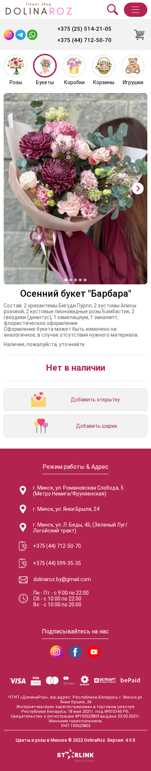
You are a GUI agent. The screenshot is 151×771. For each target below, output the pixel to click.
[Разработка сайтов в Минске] (75, 756)
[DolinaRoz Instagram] (56, 652)
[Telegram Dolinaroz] (20, 35)
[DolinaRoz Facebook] (75, 652)
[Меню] (135, 10)
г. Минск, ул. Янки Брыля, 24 (66, 509)
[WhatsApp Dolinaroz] (32, 35)
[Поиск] (112, 9)
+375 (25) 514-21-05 (84, 29)
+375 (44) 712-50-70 (84, 40)
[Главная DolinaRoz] (38, 9)
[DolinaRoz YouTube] (94, 652)
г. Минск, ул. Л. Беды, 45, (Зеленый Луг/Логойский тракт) (80, 528)
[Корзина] (139, 35)
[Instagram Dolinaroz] (9, 35)
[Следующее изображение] (138, 188)
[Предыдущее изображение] (13, 188)
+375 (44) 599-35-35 (57, 563)
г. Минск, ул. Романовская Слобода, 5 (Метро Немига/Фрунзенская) (78, 491)
